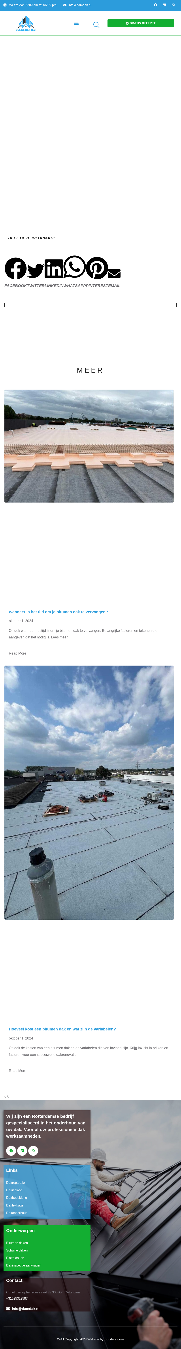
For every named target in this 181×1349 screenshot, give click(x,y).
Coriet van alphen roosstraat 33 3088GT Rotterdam (43, 1292)
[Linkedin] (164, 5)
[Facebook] (155, 5)
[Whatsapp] (173, 5)
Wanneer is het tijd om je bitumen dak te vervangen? (58, 612)
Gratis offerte (143, 23)
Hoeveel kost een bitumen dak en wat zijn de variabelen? (62, 1029)
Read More (17, 653)
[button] (76, 23)
